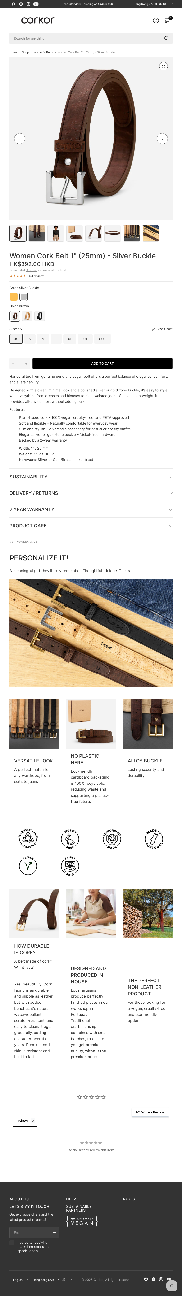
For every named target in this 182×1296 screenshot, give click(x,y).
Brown (15, 316)
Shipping (31, 270)
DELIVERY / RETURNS (33, 493)
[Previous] (19, 138)
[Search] (167, 38)
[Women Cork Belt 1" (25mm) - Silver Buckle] (23, 297)
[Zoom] (163, 66)
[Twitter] (21, 4)
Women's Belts (43, 52)
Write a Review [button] (152, 1112)
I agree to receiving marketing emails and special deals (34, 1246)
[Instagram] (28, 4)
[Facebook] (13, 4)
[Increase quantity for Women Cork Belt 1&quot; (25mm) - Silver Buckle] (26, 363)
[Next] (162, 138)
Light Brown (27, 316)
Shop (25, 52)
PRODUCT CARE (28, 526)
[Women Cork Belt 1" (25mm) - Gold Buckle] (14, 297)
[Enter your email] (54, 1232)
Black (40, 316)
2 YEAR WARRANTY (32, 509)
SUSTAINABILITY (28, 477)
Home (13, 52)
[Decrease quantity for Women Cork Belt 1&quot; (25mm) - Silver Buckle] (13, 363)
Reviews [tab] (21, 1120)
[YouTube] (36, 4)
